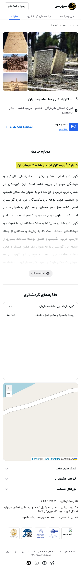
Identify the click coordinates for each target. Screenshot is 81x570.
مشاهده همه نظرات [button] (21, 127)
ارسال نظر (13, 441)
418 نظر (63, 130)
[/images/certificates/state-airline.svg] (54, 533)
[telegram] (52, 563)
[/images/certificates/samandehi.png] (14, 533)
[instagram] (36, 563)
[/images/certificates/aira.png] (40, 533)
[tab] (67, 16)
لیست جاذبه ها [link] (59, 26)
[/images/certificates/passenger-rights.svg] (27, 533)
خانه (75, 26)
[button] (40, 306)
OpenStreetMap (52, 458)
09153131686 (49, 501)
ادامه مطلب (38, 273)
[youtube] (44, 563)
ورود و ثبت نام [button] (16, 6)
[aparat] (28, 563)
